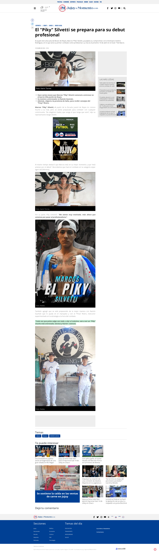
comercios (57, 487)
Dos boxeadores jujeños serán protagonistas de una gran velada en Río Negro (45, 460)
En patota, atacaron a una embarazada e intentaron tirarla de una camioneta (107, 98)
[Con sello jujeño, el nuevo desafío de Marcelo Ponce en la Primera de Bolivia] (92, 456)
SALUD (67, 537)
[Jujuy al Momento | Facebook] (108, 8)
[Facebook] (32, 20)
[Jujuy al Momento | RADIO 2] (120, 517)
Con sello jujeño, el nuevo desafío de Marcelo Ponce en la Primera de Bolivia (92, 460)
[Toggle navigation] (34, 8)
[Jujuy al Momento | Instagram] (115, 8)
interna (109, 495)
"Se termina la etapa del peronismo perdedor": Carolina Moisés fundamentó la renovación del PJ (116, 483)
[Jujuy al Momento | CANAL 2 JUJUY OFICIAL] (109, 517)
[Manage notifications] (155, 549)
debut (38, 436)
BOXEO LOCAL (54, 436)
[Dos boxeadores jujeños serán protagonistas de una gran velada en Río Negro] (45, 456)
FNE (101, 2)
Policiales (80, 2)
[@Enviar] (32, 27)
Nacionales (37, 531)
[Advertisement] (65, 421)
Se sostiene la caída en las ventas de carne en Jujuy (57, 495)
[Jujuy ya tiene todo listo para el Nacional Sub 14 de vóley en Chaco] (69, 456)
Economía (66, 2)
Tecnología (52, 540)
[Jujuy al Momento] (44, 518)
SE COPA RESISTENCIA (64, 454)
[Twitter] (32, 23)
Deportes (73, 2)
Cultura (96, 2)
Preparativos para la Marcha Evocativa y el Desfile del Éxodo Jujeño (108, 91)
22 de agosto (39, 454)
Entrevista (109, 474)
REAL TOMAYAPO (87, 454)
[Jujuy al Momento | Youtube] (119, 8)
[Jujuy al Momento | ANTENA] (112, 517)
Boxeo (45, 436)
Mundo (86, 2)
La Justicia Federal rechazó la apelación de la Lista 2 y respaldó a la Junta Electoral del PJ (108, 114)
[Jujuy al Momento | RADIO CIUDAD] (123, 517)
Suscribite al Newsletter (103, 528)
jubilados (85, 474)
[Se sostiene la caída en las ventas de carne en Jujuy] (57, 477)
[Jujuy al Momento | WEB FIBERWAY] (116, 517)
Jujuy (35, 528)
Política (59, 2)
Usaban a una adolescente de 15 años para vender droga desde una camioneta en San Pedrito (108, 106)
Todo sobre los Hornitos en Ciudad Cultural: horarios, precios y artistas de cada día (107, 85)
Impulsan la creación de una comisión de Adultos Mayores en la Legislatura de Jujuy (91, 482)
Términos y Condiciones (39, 546)
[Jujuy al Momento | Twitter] (112, 8)
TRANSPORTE (68, 531)
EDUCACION (68, 528)
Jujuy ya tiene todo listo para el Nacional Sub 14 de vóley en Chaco (69, 460)
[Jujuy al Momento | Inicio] (124, 523)
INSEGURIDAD (69, 534)
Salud (91, 2)
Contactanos (100, 532)
